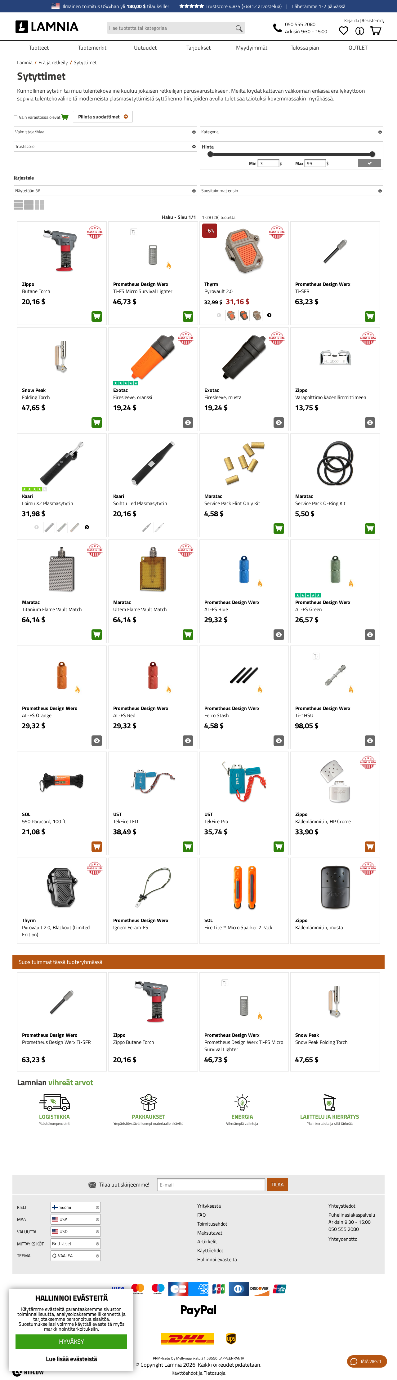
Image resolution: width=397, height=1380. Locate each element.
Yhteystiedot (341, 1205)
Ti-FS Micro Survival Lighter (142, 291)
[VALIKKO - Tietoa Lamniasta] (360, 31)
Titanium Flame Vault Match (52, 609)
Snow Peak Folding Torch (321, 1042)
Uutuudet (145, 47)
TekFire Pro (216, 821)
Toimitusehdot (212, 1223)
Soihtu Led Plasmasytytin (140, 503)
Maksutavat (209, 1232)
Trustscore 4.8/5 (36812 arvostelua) (244, 6)
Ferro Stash (216, 715)
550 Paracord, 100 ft (44, 821)
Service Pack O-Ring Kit (320, 503)
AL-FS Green (308, 609)
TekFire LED (125, 821)
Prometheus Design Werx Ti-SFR (56, 1042)
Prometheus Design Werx (140, 284)
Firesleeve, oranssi (132, 397)
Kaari (27, 496)
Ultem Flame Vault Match (140, 609)
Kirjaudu (352, 20)
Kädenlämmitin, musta (319, 927)
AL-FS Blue (216, 609)
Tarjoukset (198, 47)
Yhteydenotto (342, 1239)
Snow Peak (34, 390)
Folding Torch (36, 397)
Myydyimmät (251, 47)
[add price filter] (369, 163)
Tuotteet (39, 47)
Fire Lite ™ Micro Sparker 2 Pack (238, 927)
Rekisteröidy (373, 20)
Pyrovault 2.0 (218, 291)
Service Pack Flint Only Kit (232, 503)
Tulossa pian (305, 47)
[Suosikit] (344, 31)
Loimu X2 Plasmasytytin (47, 503)
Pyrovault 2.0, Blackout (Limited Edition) (56, 931)
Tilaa (277, 1184)
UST (117, 814)
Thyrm (211, 284)
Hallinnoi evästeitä (217, 1259)
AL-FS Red (124, 715)
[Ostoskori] (376, 31)
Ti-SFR (302, 291)
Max (299, 163)
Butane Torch (36, 291)
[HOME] (47, 27)
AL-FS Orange (36, 715)
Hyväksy (71, 1341)
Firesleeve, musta (223, 397)
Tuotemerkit (92, 47)
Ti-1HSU (304, 715)
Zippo (28, 284)
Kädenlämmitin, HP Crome (323, 821)
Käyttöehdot (210, 1250)
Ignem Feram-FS (130, 927)
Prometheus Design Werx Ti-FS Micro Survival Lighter (243, 1045)
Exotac (120, 390)
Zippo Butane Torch (133, 1042)
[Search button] (239, 28)
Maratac (213, 496)
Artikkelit (207, 1241)
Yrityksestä (209, 1205)
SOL (26, 814)
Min (253, 163)
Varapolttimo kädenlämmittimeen (330, 397)
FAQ (201, 1214)
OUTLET (358, 47)
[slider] (210, 154)
